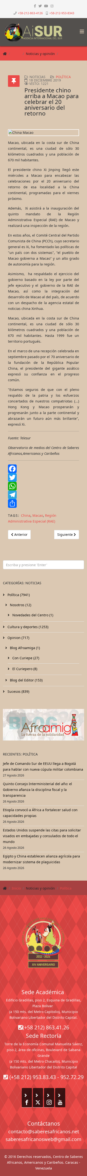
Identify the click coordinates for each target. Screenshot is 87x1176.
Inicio (16, 53)
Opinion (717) (18, 637)
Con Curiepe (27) (25, 658)
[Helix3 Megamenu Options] (80, 30)
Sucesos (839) (18, 691)
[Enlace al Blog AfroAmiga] (43, 725)
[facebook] (35, 6)
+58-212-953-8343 (61, 13)
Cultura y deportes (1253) (27, 627)
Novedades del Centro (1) (32, 615)
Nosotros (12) (20, 605)
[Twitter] (43, 477)
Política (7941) (18, 594)
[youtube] (46, 6)
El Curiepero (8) (24, 668)
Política (66, 53)
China (25, 515)
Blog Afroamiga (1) (24, 648)
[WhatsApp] (43, 486)
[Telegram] (43, 494)
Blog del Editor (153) (26, 680)
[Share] (43, 503)
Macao (37, 515)
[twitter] (40, 6)
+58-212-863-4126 (30, 13)
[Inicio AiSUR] (43, 943)
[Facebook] (43, 468)
